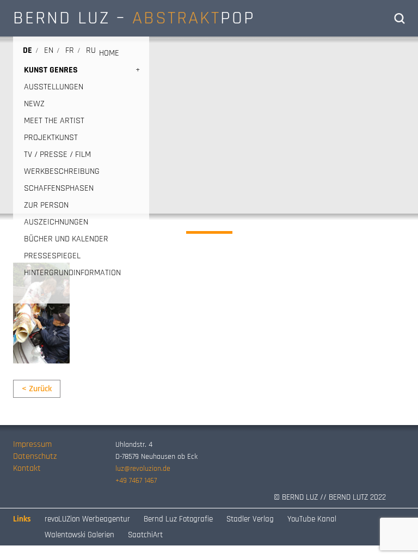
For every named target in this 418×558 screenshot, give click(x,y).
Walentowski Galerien (79, 535)
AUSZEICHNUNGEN (56, 222)
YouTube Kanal (311, 519)
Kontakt (27, 468)
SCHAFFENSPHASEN (59, 188)
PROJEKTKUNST (51, 137)
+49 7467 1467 (136, 481)
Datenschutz (35, 456)
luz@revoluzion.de (142, 469)
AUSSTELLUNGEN (53, 87)
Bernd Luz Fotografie (178, 519)
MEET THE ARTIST (54, 120)
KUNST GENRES (51, 70)
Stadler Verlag (250, 519)
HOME (109, 53)
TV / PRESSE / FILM (57, 154)
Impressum (32, 444)
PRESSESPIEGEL (52, 256)
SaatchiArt (145, 535)
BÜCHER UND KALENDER (66, 239)
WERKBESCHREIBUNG (62, 171)
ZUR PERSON (46, 205)
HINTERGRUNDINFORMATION (72, 272)
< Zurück (37, 389)
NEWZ (34, 104)
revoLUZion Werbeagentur (87, 519)
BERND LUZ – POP (134, 18)
